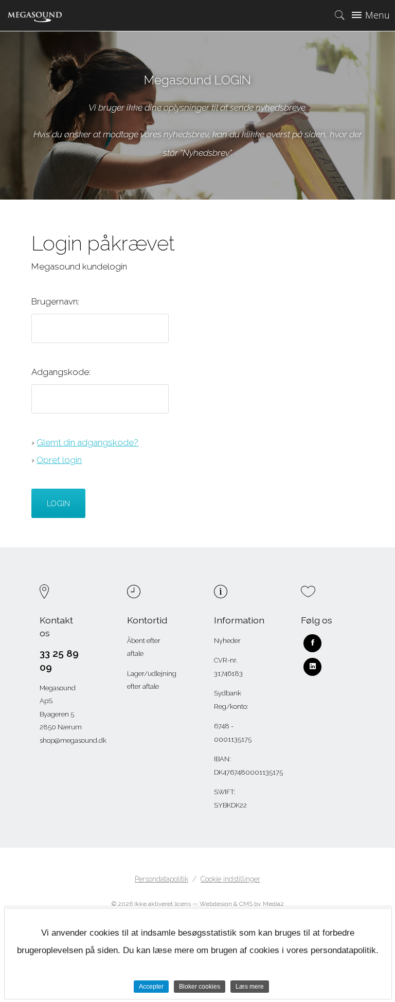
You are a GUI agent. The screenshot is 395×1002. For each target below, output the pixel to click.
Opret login (59, 460)
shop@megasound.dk (73, 740)
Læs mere (250, 986)
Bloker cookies (199, 986)
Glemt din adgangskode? (87, 442)
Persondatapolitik (161, 879)
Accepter (151, 986)
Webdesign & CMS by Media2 (242, 903)
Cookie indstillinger (230, 879)
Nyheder (227, 641)
